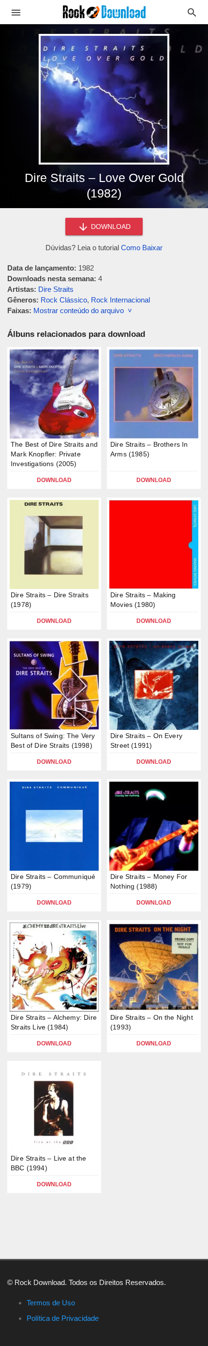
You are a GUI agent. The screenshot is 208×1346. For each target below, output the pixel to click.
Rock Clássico (64, 300)
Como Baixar (142, 247)
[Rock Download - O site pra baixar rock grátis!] (104, 11)
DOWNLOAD (110, 226)
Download (54, 480)
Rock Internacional (120, 300)
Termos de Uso (51, 1303)
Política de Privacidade (63, 1318)
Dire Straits (56, 289)
